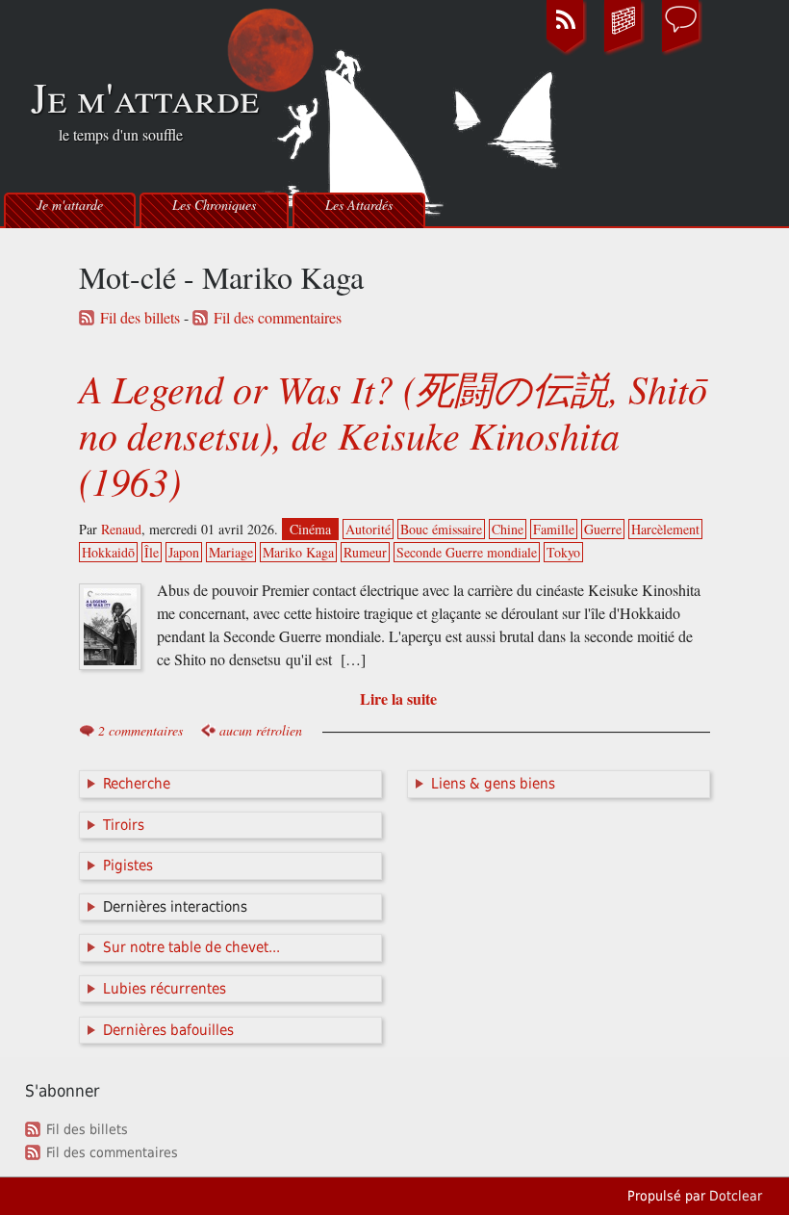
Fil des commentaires (278, 317)
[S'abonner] (566, 52)
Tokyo (563, 552)
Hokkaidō (108, 552)
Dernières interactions (175, 907)
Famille (553, 529)
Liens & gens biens (493, 783)
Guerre (603, 529)
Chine (507, 529)
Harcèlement (665, 529)
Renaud (121, 529)
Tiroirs (123, 825)
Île (151, 552)
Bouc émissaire (441, 529)
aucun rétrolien (260, 730)
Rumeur (365, 552)
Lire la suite (398, 698)
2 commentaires (140, 730)
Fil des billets (140, 317)
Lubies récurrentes (164, 988)
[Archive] (623, 52)
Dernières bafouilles (168, 1030)
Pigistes (128, 865)
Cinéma (310, 529)
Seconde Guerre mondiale (466, 552)
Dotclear (735, 1195)
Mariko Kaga (298, 552)
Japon (183, 552)
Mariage (231, 552)
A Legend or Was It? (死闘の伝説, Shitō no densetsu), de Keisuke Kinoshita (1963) (393, 434)
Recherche (136, 783)
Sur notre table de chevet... (191, 947)
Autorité (368, 529)
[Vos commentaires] (681, 52)
